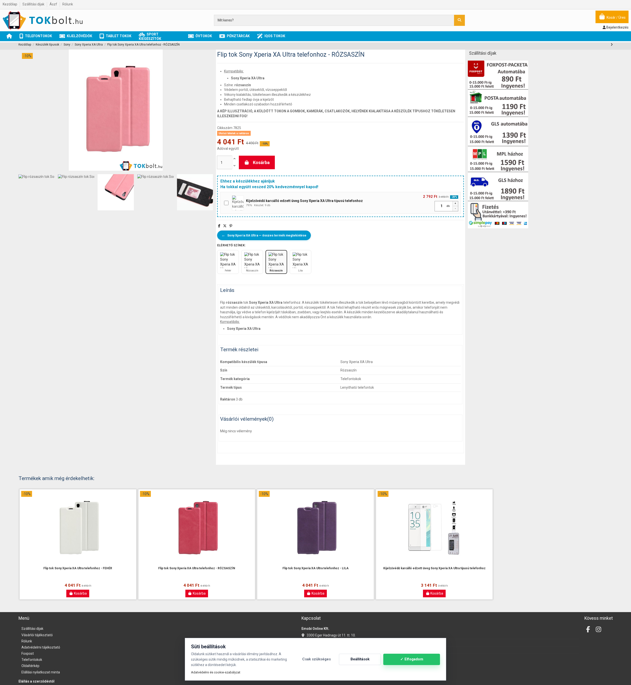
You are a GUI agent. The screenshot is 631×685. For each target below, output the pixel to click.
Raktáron (227, 399)
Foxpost (27, 653)
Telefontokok (31, 660)
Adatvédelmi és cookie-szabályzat (215, 672)
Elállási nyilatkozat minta (40, 672)
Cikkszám (224, 128)
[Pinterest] (230, 226)
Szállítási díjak (33, 4)
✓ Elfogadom (411, 659)
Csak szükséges (316, 659)
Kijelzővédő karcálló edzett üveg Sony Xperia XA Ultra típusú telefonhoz (434, 568)
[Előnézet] (78, 564)
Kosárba (261, 162)
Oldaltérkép (30, 666)
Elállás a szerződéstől (36, 681)
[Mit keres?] (459, 20)
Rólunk (67, 4)
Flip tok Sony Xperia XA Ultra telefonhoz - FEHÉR (77, 568)
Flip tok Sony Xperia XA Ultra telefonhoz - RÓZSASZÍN (196, 568)
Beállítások (360, 659)
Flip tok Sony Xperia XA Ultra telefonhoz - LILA (315, 568)
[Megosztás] (219, 226)
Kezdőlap (10, 4)
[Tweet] (225, 226)
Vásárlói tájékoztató (37, 635)
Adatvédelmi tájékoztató (40, 647)
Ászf (54, 4)
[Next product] (612, 45)
